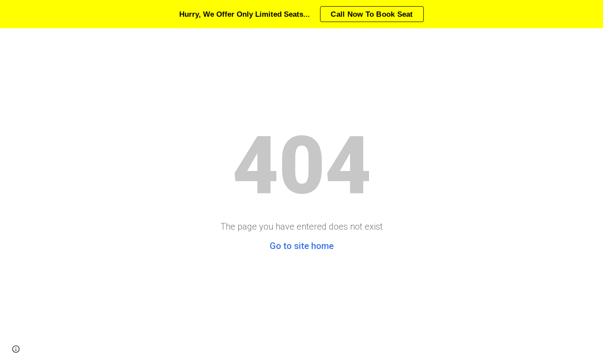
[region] (301, 14)
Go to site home (302, 246)
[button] (16, 349)
